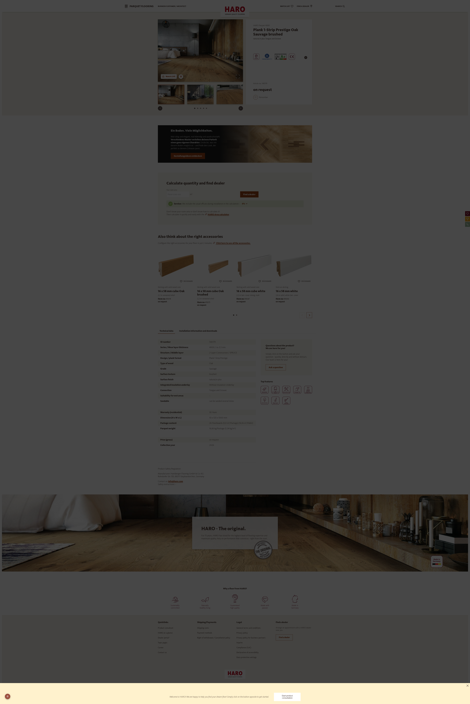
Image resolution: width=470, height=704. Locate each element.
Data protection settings (246, 657)
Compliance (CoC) (243, 647)
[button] (467, 213)
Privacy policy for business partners (250, 638)
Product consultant (165, 628)
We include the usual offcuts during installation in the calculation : (211, 203)
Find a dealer (249, 194)
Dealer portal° (164, 638)
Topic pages (162, 642)
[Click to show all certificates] (305, 57)
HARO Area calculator (218, 214)
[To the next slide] (241, 108)
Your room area (171, 190)
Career (161, 647)
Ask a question (276, 367)
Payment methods (204, 633)
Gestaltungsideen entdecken (188, 156)
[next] (309, 315)
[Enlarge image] (238, 76)
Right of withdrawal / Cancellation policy (213, 638)
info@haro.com (175, 481)
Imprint (239, 642)
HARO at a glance (165, 633)
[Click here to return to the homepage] (235, 674)
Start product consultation (287, 697)
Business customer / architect (172, 6)
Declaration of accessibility (247, 652)
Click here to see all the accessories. (233, 243)
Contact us (162, 652)
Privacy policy (242, 633)
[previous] (302, 315)
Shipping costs (203, 628)
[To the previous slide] (160, 108)
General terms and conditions (248, 628)
